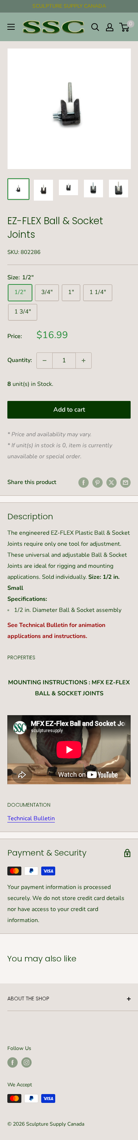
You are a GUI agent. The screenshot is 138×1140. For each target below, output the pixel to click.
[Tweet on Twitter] (111, 482)
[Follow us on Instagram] (26, 1062)
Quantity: (19, 360)
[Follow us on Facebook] (12, 1062)
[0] (124, 27)
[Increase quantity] (83, 360)
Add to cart (69, 409)
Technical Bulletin (31, 818)
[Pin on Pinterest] (97, 482)
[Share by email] (125, 482)
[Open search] (95, 27)
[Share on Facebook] (83, 482)
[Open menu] (11, 27)
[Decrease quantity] (44, 360)
